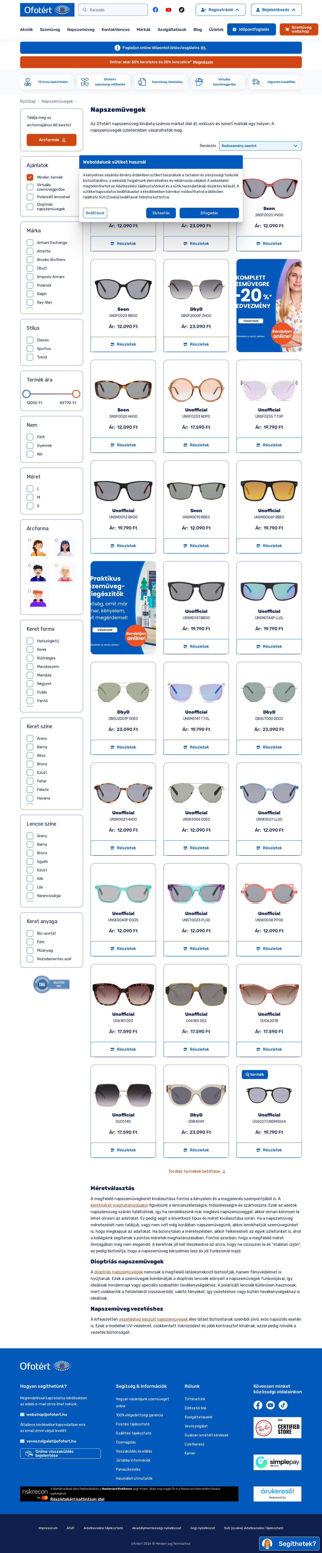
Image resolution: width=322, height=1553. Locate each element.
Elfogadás (209, 213)
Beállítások (95, 213)
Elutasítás (161, 213)
